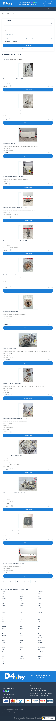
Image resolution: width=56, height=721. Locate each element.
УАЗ (3, 663)
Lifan (3, 628)
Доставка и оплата (25, 8)
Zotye (3, 661)
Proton (39, 640)
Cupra (3, 600)
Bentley (21, 593)
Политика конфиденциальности (9, 711)
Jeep (3, 621)
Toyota (21, 656)
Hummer (40, 614)
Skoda (3, 651)
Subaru (3, 654)
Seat (21, 649)
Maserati (3, 630)
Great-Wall (40, 612)
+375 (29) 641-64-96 (32, 4)
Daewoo (39, 600)
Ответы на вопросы (35, 8)
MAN (39, 628)
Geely (39, 610)
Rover (3, 644)
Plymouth (40, 637)
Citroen (39, 598)
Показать (28, 45)
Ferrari (39, 607)
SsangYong (40, 651)
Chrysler (21, 598)
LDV (21, 626)
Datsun (39, 603)
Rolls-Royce (40, 642)
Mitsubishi (4, 635)
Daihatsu (21, 603)
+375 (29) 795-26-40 (23, 4)
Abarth (3, 591)
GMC (21, 612)
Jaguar (39, 619)
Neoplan (21, 635)
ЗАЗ (39, 661)
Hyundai (3, 617)
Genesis (3, 612)
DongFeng (22, 605)
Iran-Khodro (40, 617)
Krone (3, 624)
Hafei (3, 614)
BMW (39, 593)
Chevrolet (4, 598)
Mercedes (40, 630)
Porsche (21, 640)
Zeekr (39, 658)
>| (31, 581)
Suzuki (21, 654)
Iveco (21, 619)
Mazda (21, 630)
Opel (3, 637)
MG (20, 633)
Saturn (39, 644)
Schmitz (21, 647)
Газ (20, 661)
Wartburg (22, 658)
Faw (21, 607)
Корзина (49, 3)
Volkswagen (40, 656)
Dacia (21, 600)
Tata (39, 654)
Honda (21, 614)
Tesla (3, 656)
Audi (3, 593)
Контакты (50, 8)
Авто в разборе (16, 8)
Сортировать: (6, 59)
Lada (21, 624)
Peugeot (21, 637)
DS (2, 607)
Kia (20, 621)
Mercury (3, 633)
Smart (21, 651)
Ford (21, 610)
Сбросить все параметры (28, 48)
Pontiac (3, 640)
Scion (3, 649)
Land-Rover (4, 626)
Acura (21, 591)
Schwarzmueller (41, 647)
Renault (21, 642)
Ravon (3, 642)
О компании (44, 8)
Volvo (3, 658)
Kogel (39, 621)
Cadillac (21, 596)
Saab (21, 644)
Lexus (39, 626)
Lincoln (21, 628)
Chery (39, 596)
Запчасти (5, 8)
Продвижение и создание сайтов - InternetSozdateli (13, 712)
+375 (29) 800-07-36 (24, 2)
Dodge (3, 605)
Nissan (39, 635)
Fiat (2, 610)
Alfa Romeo (40, 591)
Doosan (39, 605)
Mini (39, 633)
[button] (28, 23)
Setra (39, 649)
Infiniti (21, 617)
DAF (8, 13)
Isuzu (3, 619)
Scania (3, 647)
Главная (2, 13)
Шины (9, 8)
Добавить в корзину (28, 89)
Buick (3, 596)
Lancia (39, 624)
